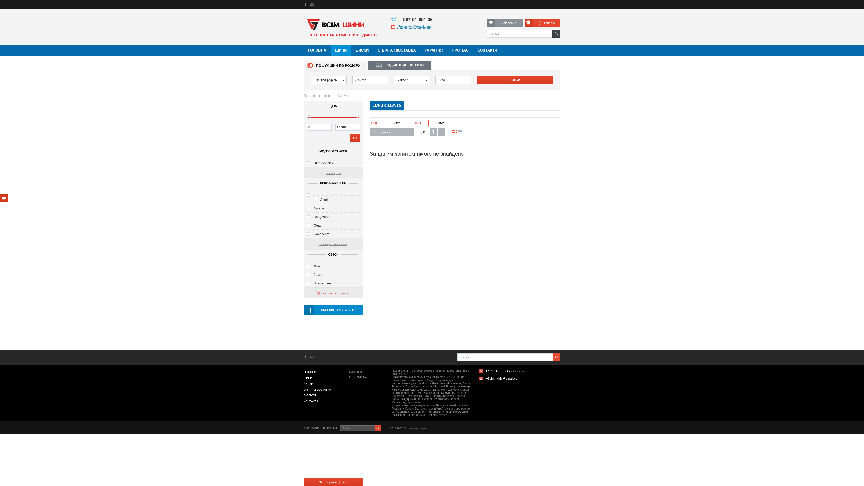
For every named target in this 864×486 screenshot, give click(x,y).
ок (378, 427)
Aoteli (324, 200)
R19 (418, 123)
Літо (317, 266)
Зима (318, 275)
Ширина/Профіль (325, 80)
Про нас (460, 50)
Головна (317, 50)
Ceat (317, 225)
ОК (355, 138)
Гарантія (434, 50)
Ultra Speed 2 (324, 163)
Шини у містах (357, 377)
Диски (362, 50)
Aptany (319, 208)
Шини (341, 50)
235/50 (398, 122)
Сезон (442, 80)
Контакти (487, 50)
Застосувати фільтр (333, 482)
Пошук (515, 80)
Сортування (381, 132)
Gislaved (402, 80)
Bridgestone (322, 217)
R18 (374, 123)
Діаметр (360, 80)
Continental (322, 234)
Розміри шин (356, 372)
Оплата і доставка (397, 50)
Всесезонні (322, 283)
